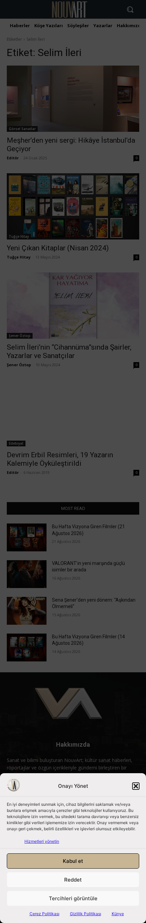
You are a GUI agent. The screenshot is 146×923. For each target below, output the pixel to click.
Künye (118, 913)
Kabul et (73, 861)
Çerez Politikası (44, 913)
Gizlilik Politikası (85, 913)
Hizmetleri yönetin (41, 841)
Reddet (73, 879)
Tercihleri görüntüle (73, 898)
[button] (135, 786)
